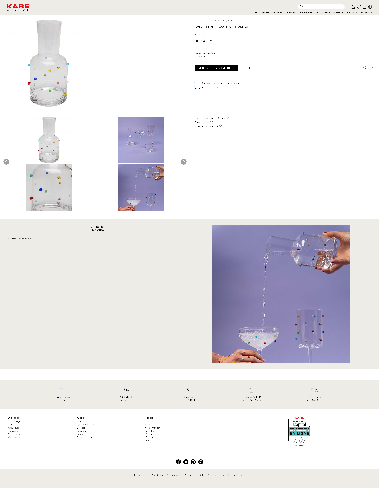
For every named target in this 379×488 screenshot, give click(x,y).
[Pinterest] (193, 462)
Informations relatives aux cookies (229, 475)
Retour (80, 434)
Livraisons (82, 428)
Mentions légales (141, 475)
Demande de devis (86, 437)
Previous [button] (6, 162)
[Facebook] (178, 462)
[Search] (301, 6)
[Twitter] (185, 462)
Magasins (13, 431)
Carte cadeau (14, 437)
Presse (11, 424)
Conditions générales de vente (167, 475)
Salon (148, 424)
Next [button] (184, 162)
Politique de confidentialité (197, 475)
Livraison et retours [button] (206, 126)
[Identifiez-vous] (353, 7)
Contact (80, 421)
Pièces (148, 440)
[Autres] (257, 13)
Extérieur (149, 437)
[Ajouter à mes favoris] (370, 68)
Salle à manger (152, 428)
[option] (95, 164)
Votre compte (15, 434)
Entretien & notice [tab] (98, 228)
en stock (201, 56)
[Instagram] (200, 462)
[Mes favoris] (359, 7)
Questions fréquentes (87, 424)
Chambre (149, 431)
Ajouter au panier (216, 68)
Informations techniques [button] (210, 118)
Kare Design (14, 421)
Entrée (148, 421)
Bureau (148, 434)
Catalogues (13, 428)
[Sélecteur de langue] (370, 7)
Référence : (199, 34)
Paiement (82, 431)
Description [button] (202, 122)
